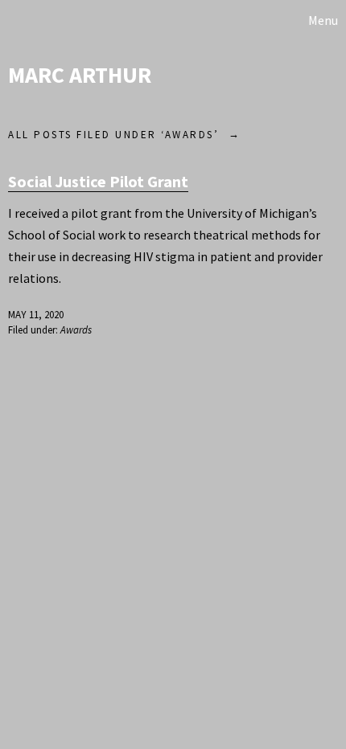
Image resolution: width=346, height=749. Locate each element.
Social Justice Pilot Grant (98, 181)
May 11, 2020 (36, 314)
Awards (76, 330)
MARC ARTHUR (79, 74)
